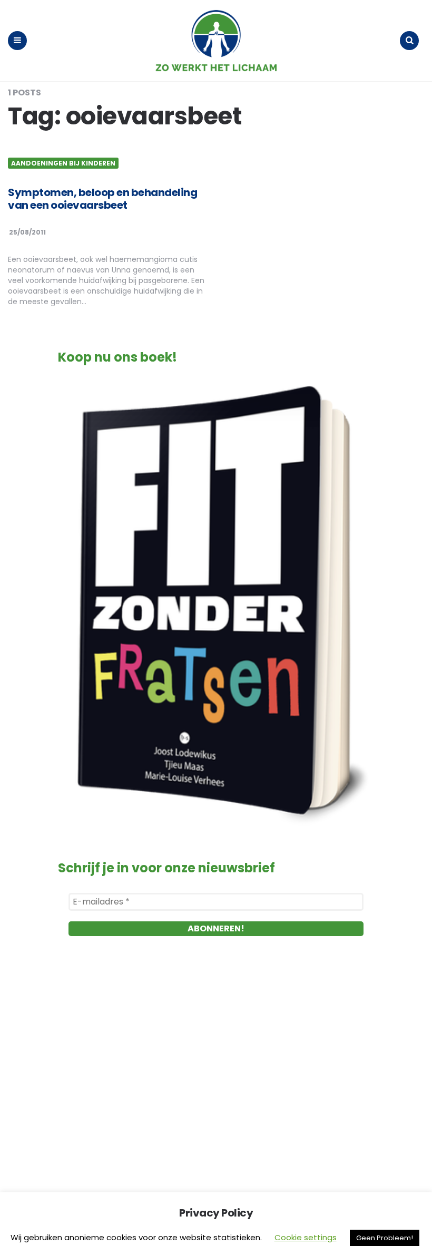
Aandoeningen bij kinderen (63, 163)
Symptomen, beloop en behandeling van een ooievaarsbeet (102, 198)
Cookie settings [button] (305, 1237)
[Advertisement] (216, 1068)
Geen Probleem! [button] (384, 1238)
